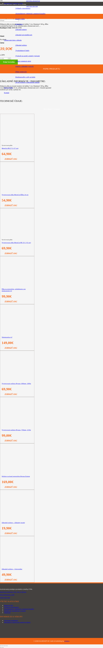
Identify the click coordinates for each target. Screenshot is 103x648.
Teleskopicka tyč (7, 337)
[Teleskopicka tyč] (17, 317)
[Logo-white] (17, 586)
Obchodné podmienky (11, 620)
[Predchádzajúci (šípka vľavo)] (1, 647)
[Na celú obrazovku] (3, 645)
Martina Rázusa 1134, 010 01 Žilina (13, 592)
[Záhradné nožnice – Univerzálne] (17, 575)
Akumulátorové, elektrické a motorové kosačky (19, 609)
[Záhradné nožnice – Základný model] (17, 528)
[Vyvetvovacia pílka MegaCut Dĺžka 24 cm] (17, 195)
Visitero (67, 641)
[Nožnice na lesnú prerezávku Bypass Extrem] (17, 477)
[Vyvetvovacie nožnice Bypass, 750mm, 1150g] (17, 443)
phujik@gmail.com (7, 595)
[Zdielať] (5, 645)
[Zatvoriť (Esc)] (7, 645)
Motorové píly (8, 605)
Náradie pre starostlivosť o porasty (15, 611)
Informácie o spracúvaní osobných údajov (17, 622)
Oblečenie (7, 612)
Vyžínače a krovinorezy (11, 607)
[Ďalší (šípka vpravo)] (3, 647)
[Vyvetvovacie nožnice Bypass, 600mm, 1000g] (17, 397)
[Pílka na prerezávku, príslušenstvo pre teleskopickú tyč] (17, 283)
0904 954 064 (5, 597)
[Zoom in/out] (1, 645)
